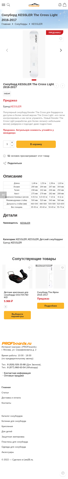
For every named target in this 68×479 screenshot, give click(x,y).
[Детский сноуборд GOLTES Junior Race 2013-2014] (56, 85)
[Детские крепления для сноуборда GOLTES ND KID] (17, 277)
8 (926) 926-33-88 (16, 364)
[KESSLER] (7, 93)
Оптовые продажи (14, 375)
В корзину (36, 144)
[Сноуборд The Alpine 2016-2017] (51, 277)
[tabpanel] (34, 54)
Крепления (7, 426)
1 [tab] (34, 80)
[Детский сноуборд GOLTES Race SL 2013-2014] (62, 85)
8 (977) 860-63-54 (16, 367)
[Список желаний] (60, 38)
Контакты (6, 403)
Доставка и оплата (11, 397)
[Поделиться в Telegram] (27, 163)
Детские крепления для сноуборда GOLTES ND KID (16, 295)
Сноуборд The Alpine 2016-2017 (48, 293)
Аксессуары (8, 452)
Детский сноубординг (51, 239)
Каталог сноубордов (12, 416)
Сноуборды (21, 24)
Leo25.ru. (29, 459)
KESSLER (37, 24)
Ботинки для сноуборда (14, 421)
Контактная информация (17, 373)
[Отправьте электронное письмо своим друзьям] (40, 163)
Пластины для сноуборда (15, 441)
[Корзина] (64, 5)
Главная (6, 24)
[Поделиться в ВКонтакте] (34, 163)
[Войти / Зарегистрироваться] (60, 5)
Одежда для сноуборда (14, 447)
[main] (34, 54)
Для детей (7, 431)
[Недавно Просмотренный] (62, 473)
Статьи (5, 392)
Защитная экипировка (13, 436)
